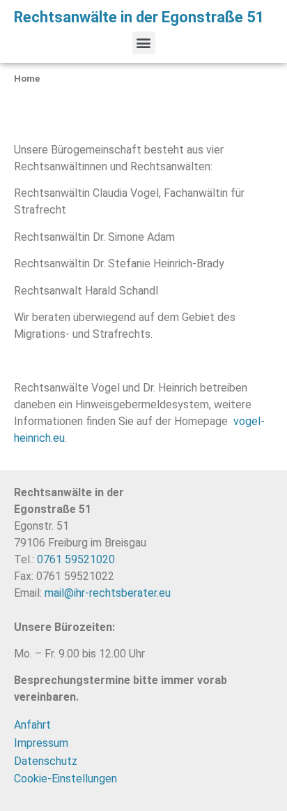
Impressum (41, 743)
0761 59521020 (76, 559)
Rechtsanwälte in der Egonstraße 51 (139, 17)
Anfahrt (32, 724)
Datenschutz (45, 761)
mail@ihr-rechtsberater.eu (108, 593)
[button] (143, 42)
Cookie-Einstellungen (65, 778)
